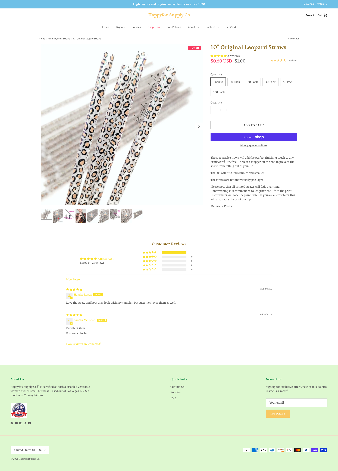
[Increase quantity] (228, 110)
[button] (219, 56)
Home (105, 27)
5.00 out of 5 (106, 259)
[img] (74, 289)
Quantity (216, 102)
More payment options (253, 145)
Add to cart (253, 125)
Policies (175, 392)
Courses (136, 27)
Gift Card (231, 27)
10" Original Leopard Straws (87, 38)
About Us (193, 27)
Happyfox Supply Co (29, 458)
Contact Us (212, 27)
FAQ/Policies (174, 27)
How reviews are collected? (83, 344)
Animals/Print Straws (59, 38)
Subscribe (277, 413)
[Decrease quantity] (214, 110)
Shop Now (154, 27)
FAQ (173, 398)
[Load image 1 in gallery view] (122, 124)
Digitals (120, 27)
